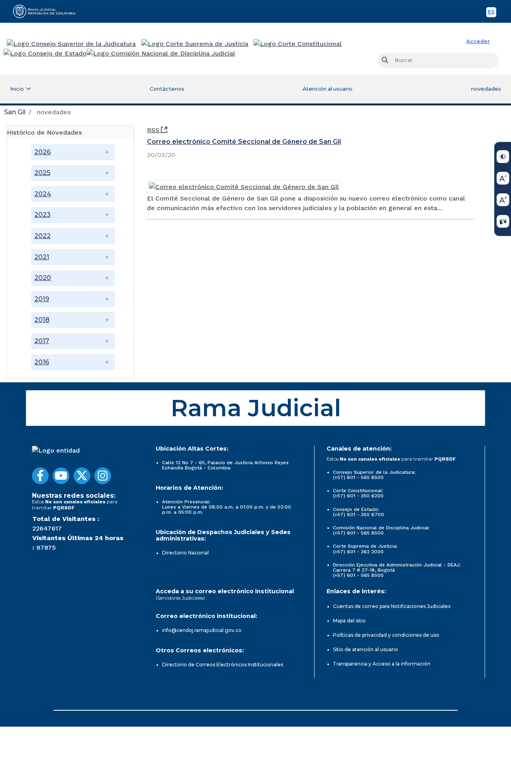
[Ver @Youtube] (61, 475)
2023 (42, 215)
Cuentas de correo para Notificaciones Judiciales (391, 606)
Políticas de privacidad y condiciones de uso (386, 635)
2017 (41, 341)
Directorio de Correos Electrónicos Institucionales (222, 665)
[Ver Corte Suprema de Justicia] (195, 44)
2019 (41, 299)
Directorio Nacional (185, 553)
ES (492, 13)
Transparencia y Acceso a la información (381, 664)
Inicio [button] (17, 89)
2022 (42, 236)
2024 (42, 194)
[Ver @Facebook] (40, 475)
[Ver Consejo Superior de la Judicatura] (71, 44)
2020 (42, 278)
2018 (42, 320)
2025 (42, 173)
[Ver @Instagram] (102, 475)
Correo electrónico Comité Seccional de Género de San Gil (244, 141)
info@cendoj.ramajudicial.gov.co (202, 630)
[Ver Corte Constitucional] (298, 44)
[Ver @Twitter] (81, 475)
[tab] (70, 131)
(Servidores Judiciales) (180, 598)
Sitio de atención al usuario (365, 649)
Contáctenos (167, 89)
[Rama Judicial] (48, 11)
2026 (42, 152)
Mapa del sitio (349, 621)
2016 (41, 362)
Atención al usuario (328, 89)
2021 (41, 257)
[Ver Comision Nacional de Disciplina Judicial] (161, 53)
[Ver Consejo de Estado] (45, 53)
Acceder (478, 41)
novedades (486, 89)
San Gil (15, 112)
